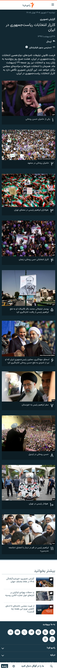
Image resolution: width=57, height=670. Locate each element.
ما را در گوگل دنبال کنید (32, 666)
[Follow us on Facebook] (38, 632)
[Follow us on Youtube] (17, 632)
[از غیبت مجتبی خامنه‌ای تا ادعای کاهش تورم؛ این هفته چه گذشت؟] (44, 609)
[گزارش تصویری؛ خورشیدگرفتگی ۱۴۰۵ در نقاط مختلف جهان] (44, 582)
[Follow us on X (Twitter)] (24, 632)
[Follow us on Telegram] (31, 632)
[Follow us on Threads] (45, 639)
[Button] (50, 42)
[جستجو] (51, 666)
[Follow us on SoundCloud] (10, 632)
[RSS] (45, 632)
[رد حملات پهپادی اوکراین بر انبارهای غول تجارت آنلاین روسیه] (44, 596)
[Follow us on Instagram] (52, 639)
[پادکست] (13, 666)
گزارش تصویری (47, 19)
